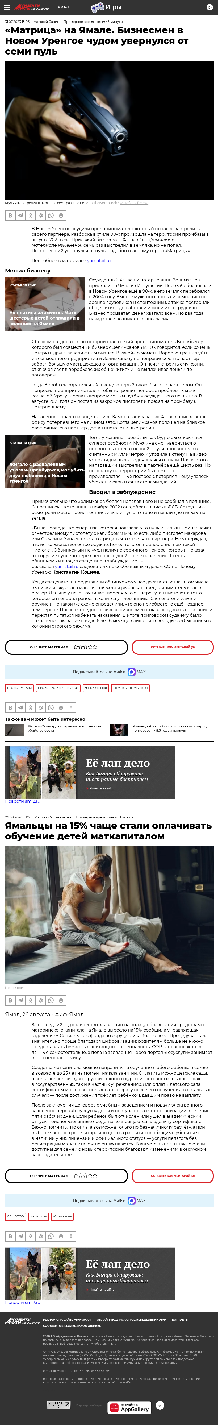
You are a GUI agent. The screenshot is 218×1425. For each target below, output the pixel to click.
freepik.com (14, 988)
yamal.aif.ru (67, 566)
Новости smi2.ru (22, 801)
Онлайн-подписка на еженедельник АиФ (131, 1320)
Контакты (180, 1320)
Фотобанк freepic (134, 203)
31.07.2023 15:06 (17, 22)
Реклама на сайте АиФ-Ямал (67, 1320)
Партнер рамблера (89, 1405)
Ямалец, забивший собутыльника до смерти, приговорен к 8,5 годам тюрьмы (169, 728)
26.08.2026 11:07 (17, 817)
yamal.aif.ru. (99, 260)
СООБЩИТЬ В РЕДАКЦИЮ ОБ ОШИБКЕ (72, 1326)
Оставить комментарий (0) (173, 647)
